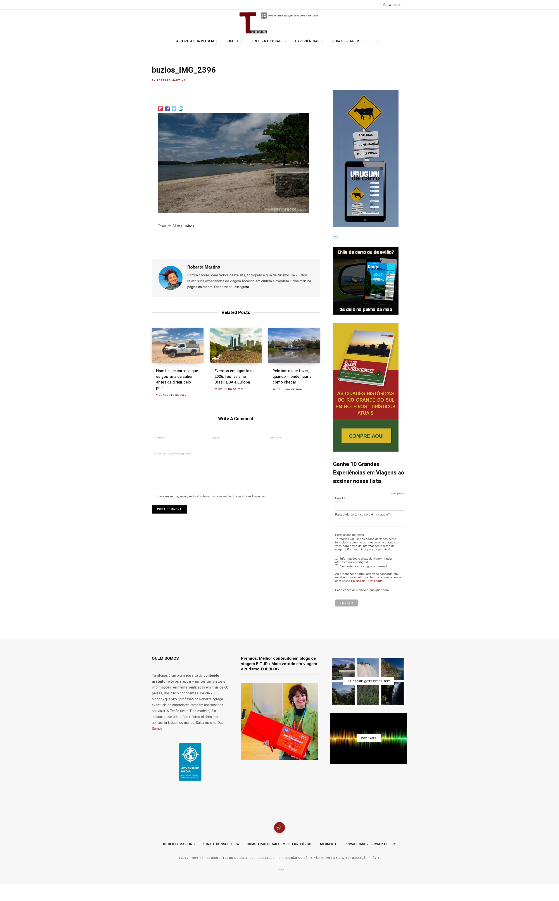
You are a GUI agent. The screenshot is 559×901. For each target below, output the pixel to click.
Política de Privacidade (367, 694)
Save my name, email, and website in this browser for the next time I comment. (212, 496)
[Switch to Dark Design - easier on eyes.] (384, 5)
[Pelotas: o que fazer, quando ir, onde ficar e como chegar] (294, 345)
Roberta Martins (171, 80)
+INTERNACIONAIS (267, 41)
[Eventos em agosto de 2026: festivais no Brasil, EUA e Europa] (236, 345)
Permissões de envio (349, 648)
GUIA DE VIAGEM (346, 41)
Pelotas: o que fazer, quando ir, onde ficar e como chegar (292, 376)
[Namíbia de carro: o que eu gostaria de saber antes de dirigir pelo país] (178, 345)
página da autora (199, 287)
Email (340, 612)
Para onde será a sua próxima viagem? (362, 628)
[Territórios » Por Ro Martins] (280, 23)
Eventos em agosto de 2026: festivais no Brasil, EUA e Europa (234, 376)
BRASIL (233, 41)
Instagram (241, 287)
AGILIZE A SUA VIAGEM (195, 41)
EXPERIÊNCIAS (307, 41)
